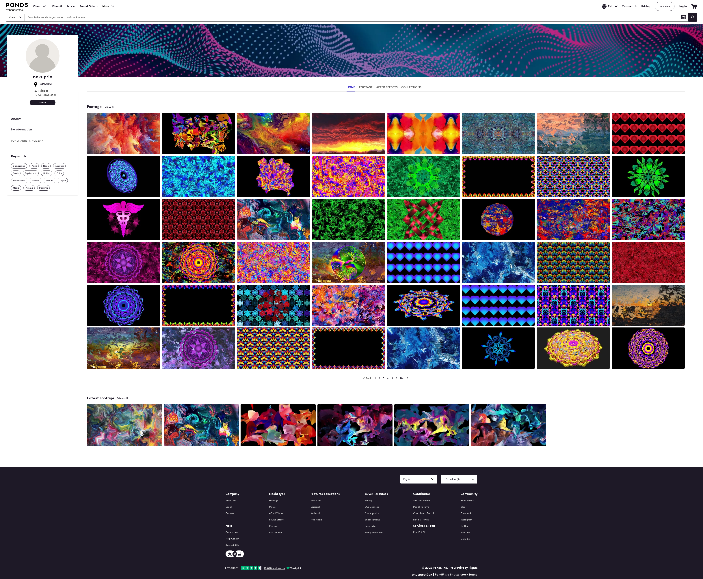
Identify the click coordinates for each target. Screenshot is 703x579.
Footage (273, 500)
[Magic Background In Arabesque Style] (573, 177)
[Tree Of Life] (348, 263)
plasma (29, 188)
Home (351, 87)
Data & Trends (421, 519)
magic (16, 188)
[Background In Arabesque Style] (573, 306)
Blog (463, 506)
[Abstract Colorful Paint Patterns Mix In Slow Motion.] (423, 134)
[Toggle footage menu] (44, 6)
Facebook (466, 513)
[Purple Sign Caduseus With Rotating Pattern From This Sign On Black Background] (123, 220)
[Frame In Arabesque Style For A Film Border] (498, 177)
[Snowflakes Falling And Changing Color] (273, 306)
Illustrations (275, 532)
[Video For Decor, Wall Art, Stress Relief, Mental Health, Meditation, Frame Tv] (273, 220)
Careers (230, 513)
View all (110, 107)
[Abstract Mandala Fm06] (198, 263)
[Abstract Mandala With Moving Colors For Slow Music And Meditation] (423, 306)
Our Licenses (372, 506)
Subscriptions (372, 519)
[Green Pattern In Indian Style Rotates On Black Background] (648, 177)
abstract (59, 166)
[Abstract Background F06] (348, 177)
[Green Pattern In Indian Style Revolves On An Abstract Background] (423, 177)
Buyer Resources (376, 494)
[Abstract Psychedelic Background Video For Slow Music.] (648, 220)
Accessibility (232, 545)
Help (229, 525)
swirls (15, 173)
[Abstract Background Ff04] (348, 220)
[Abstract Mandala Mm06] (648, 348)
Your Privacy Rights (463, 567)
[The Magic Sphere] (498, 220)
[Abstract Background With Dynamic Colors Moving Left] (498, 263)
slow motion (19, 180)
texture (49, 180)
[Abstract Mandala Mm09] (123, 306)
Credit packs (372, 513)
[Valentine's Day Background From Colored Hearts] (648, 134)
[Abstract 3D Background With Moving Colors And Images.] (198, 134)
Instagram (466, 519)
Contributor (421, 494)
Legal (229, 506)
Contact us (232, 532)
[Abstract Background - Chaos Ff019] (573, 220)
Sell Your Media (421, 500)
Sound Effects (89, 9)
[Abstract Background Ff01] (273, 263)
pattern (35, 180)
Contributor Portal (423, 513)
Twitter (464, 526)
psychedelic (31, 173)
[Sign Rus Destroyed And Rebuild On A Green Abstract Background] (423, 220)
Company (232, 494)
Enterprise (370, 526)
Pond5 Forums (421, 506)
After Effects (276, 513)
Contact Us (629, 6)
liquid (63, 180)
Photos (273, 526)
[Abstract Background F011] (198, 177)
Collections (411, 87)
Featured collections (325, 494)
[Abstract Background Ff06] (348, 306)
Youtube (465, 532)
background (19, 166)
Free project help (374, 532)
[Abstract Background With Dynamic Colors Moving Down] (423, 348)
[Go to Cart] (694, 6)
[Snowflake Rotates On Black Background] (498, 348)
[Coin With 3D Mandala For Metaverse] (123, 177)
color (59, 173)
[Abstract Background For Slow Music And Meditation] (498, 134)
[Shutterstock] (422, 574)
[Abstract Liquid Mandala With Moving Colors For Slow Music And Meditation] (573, 348)
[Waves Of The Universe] (278, 425)
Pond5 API (419, 532)
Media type (277, 494)
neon (46, 166)
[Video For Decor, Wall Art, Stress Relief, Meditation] (124, 425)
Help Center (232, 538)
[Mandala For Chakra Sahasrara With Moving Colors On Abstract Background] (123, 263)
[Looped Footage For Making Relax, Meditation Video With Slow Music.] (573, 134)
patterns (43, 188)
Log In (683, 6)
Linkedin (465, 538)
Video (36, 6)
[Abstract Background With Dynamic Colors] (273, 134)
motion (46, 173)
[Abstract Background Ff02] (648, 263)
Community (469, 494)
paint (34, 166)
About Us (231, 500)
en (610, 6)
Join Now (664, 6)
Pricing (645, 6)
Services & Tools (424, 525)
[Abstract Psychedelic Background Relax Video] (123, 348)
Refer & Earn (467, 500)
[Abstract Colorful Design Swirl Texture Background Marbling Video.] (123, 134)
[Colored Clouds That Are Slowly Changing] (348, 134)
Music (272, 506)
